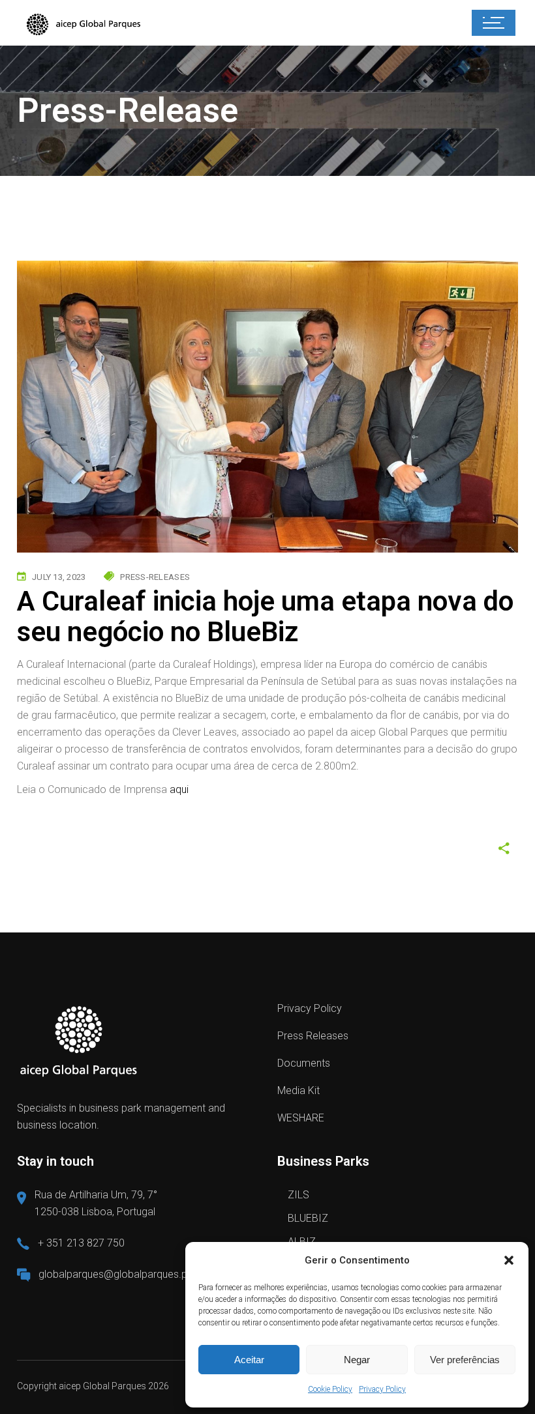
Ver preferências (465, 1359)
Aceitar (249, 1359)
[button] (508, 1260)
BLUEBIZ (308, 1218)
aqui (179, 789)
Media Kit (298, 1090)
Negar (357, 1359)
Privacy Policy (382, 1389)
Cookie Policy (330, 1389)
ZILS (298, 1195)
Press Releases (312, 1036)
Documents (303, 1063)
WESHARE (300, 1118)
